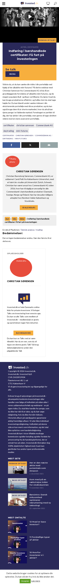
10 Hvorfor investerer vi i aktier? (37, 555)
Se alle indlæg (28, 207)
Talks (14, 219)
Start (7, 219)
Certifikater (32, 47)
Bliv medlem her (23, 333)
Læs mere (35, 581)
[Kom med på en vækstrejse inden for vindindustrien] (17, 484)
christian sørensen (25, 125)
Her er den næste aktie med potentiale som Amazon (39, 467)
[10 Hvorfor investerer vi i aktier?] (17, 557)
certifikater (8, 125)
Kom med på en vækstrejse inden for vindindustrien (39, 482)
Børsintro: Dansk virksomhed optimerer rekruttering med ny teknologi (40, 500)
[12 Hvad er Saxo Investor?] (17, 526)
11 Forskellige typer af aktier (40, 538)
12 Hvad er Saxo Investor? (38, 523)
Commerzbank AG (44, 125)
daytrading (8, 131)
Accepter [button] (25, 581)
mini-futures (22, 131)
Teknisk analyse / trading (31, 230)
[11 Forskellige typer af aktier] (17, 542)
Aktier (23, 47)
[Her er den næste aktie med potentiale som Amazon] (17, 467)
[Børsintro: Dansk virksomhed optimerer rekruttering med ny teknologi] (17, 499)
